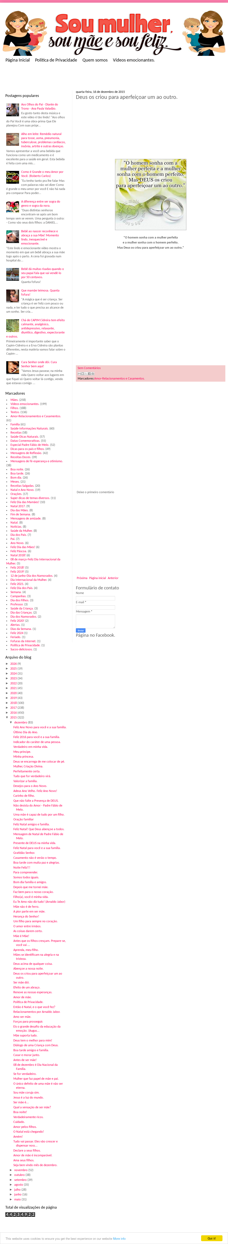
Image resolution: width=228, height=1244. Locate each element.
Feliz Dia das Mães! (23, 547)
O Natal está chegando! (28, 1132)
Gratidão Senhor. (24, 853)
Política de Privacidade (56, 60)
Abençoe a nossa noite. (28, 968)
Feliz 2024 (17, 633)
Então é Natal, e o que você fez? (34, 1007)
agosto (19, 1185)
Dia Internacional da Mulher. (29, 580)
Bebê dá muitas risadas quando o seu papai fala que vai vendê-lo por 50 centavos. (42, 273)
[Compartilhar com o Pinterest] (93, 373)
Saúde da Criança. (22, 608)
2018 (13, 703)
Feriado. (16, 637)
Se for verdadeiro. (25, 1074)
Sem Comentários (89, 368)
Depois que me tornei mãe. (30, 887)
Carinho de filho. (24, 796)
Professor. (17, 604)
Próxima (82, 578)
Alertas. (15, 625)
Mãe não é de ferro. (26, 907)
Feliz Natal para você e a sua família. (37, 848)
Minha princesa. (23, 756)
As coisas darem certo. (28, 931)
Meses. (15, 482)
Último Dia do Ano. (25, 732)
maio (18, 1199)
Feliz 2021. (17, 584)
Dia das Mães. (20, 510)
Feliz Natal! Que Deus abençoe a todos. (38, 829)
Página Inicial (18, 60)
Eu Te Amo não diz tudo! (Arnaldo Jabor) (39, 902)
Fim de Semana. (21, 514)
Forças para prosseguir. (28, 1021)
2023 (13, 678)
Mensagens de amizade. (26, 518)
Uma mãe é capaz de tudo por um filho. (39, 814)
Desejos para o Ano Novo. (30, 786)
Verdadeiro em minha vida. (30, 747)
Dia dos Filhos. (20, 600)
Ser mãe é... (21, 1102)
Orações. (16, 494)
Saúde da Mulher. (22, 531)
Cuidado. (19, 1122)
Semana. (16, 592)
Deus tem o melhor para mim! (32, 1040)
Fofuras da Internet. (23, 641)
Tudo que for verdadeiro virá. (32, 776)
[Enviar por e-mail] (79, 373)
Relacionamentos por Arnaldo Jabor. (36, 1012)
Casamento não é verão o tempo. (35, 858)
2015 (13, 717)
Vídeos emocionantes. (134, 60)
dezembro (21, 722)
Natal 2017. (18, 506)
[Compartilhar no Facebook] (89, 373)
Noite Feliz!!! (21, 867)
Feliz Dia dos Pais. (22, 588)
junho (18, 1194)
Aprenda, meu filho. (26, 950)
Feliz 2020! (17, 621)
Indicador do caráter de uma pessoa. (37, 742)
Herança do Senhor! (26, 916)
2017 (13, 708)
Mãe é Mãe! (21, 936)
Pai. (13, 539)
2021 (13, 688)
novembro (21, 1170)
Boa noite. (17, 469)
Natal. (15, 522)
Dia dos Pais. (19, 535)
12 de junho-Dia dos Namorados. (32, 576)
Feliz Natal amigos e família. (31, 824)
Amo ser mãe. (22, 1017)
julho (17, 1190)
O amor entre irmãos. (27, 926)
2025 (13, 668)
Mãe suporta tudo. (25, 1035)
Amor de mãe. (22, 997)
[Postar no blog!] (82, 373)
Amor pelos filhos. (25, 1127)
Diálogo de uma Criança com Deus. (36, 1045)
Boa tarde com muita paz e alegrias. (36, 862)
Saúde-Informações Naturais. (30, 428)
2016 (13, 713)
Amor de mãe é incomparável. (32, 1155)
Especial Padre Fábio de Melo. (30, 445)
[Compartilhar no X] (86, 373)
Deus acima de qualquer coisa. (33, 964)
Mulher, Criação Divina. (28, 766)
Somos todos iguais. (26, 877)
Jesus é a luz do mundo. (28, 1097)
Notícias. (16, 527)
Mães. (15, 400)
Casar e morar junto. (26, 1055)
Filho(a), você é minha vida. (31, 897)
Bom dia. (16, 477)
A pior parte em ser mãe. (29, 911)
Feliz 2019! (17, 572)
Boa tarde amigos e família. (31, 1050)
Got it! (212, 1238)
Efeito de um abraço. (26, 987)
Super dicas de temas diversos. (30, 498)
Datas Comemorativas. (25, 441)
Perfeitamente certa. (26, 771)
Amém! (18, 1137)
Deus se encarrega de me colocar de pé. (39, 761)
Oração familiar (23, 819)
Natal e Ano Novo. (23, 490)
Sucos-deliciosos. (22, 649)
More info (119, 1238)
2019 (13, 698)
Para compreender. (25, 872)
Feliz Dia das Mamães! (25, 502)
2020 (13, 693)
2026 (13, 664)
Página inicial (97, 578)
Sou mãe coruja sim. (26, 1092)
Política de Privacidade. (26, 645)
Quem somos (95, 60)
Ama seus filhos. (23, 1160)
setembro (20, 1180)
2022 (13, 683)
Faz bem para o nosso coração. (33, 892)
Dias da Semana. (21, 629)
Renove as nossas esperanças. (32, 992)
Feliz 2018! (17, 567)
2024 (13, 673)
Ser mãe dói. (21, 982)
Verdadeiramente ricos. (28, 1117)
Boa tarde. (17, 473)
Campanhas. (19, 596)
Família (15, 424)
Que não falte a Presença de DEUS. (36, 801)
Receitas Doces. (21, 457)
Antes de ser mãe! (25, 1060)
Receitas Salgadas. (22, 486)
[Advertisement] (74, 77)
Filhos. (15, 408)
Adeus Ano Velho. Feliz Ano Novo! (35, 791)
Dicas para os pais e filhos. (28, 449)
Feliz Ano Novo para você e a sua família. (40, 727)
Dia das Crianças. (22, 612)
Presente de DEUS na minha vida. (34, 843)
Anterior (113, 578)
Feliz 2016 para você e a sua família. (36, 737)
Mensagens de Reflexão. (26, 453)
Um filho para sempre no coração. (35, 921)
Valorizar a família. (25, 781)
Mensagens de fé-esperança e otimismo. (37, 461)
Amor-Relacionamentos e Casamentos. (36, 416)
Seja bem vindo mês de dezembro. (35, 1165)
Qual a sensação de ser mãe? (32, 1107)
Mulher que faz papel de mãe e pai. (36, 1079)
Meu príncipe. (22, 752)
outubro (19, 1175)
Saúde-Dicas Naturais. (25, 437)
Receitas (16, 432)
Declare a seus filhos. (27, 1150)
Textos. (15, 412)
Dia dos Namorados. (24, 617)
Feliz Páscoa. (19, 551)
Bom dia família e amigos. (30, 882)
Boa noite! (20, 1112)
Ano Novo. (17, 543)
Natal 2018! (18, 555)
